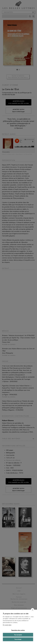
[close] (32, 610)
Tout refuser (17, 639)
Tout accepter (18, 635)
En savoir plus (7, 625)
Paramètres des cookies (18, 630)
